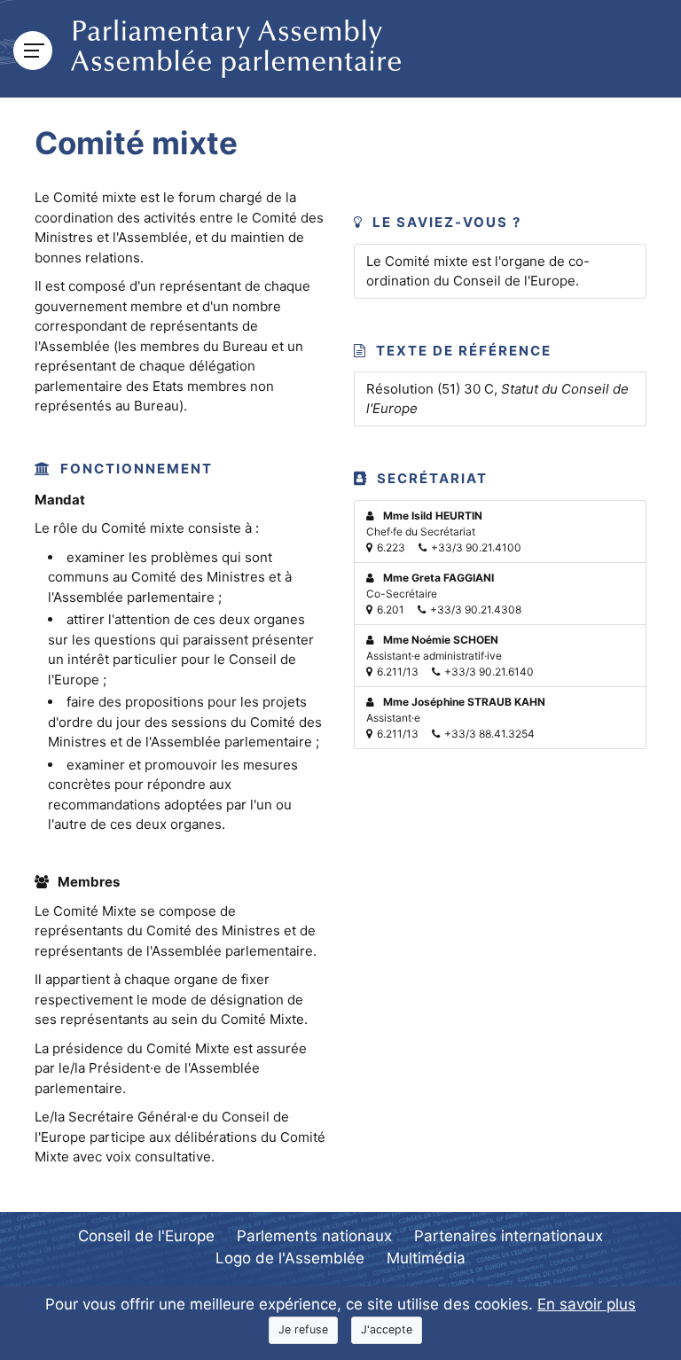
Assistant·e (455, 717)
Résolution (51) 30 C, (497, 399)
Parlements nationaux (314, 1236)
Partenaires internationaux (508, 1236)
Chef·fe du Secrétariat (443, 531)
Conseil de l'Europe (146, 1236)
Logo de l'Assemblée (289, 1258)
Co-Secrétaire (443, 593)
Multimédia (426, 1258)
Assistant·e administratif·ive (450, 655)
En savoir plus (586, 1304)
